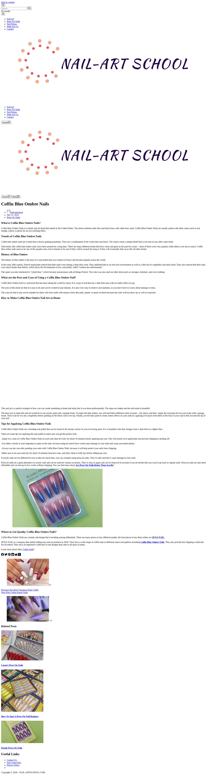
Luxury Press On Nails (12, 665)
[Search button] (29, 8)
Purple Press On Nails (11, 748)
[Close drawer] (3, 14)
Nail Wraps (12, 24)
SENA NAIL (158, 537)
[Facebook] (3, 555)
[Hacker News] (19, 555)
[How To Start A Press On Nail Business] (22, 711)
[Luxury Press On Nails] (22, 659)
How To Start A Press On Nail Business (19, 716)
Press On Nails (13, 21)
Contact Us (12, 760)
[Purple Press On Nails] (22, 742)
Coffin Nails (28, 549)
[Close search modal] (3, 5)
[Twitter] (6, 555)
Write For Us (12, 26)
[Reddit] (16, 555)
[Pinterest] (9, 555)
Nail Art (10, 19)
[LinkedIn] (13, 555)
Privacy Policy (13, 765)
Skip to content (8, 2)
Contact (10, 29)
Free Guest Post (14, 762)
